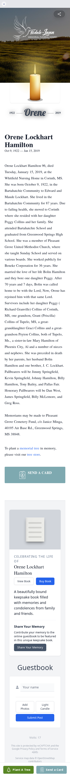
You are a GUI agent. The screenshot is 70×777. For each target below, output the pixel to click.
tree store (33, 454)
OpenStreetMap (46, 758)
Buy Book (45, 581)
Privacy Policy (27, 748)
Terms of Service (49, 748)
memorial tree (29, 448)
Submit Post (35, 717)
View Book (23, 581)
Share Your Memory (30, 647)
